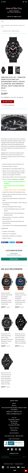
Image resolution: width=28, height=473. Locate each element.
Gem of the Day (10, 463)
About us (14, 405)
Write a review (14, 259)
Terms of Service (14, 428)
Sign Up (24, 457)
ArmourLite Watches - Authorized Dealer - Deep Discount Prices (13, 26)
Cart (26, 1)
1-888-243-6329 (19, 436)
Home (2, 21)
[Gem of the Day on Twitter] (8, 449)
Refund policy (14, 430)
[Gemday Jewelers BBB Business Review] (14, 446)
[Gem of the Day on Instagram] (20, 449)
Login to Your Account (14, 439)
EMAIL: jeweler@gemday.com (14, 413)
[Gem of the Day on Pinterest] (16, 449)
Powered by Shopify (19, 463)
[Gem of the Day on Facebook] (12, 449)
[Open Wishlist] (25, 470)
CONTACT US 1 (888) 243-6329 (14, 411)
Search (14, 403)
